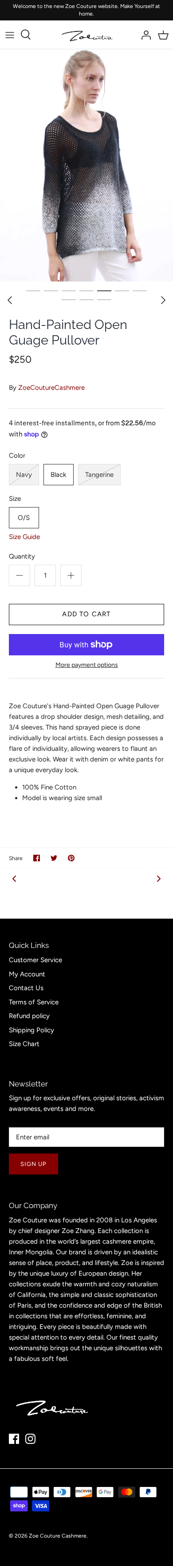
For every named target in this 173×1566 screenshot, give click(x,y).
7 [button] (140, 290)
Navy (24, 475)
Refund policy (29, 1016)
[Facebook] (14, 1439)
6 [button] (122, 290)
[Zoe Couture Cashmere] (86, 35)
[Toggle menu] (10, 34)
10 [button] (104, 299)
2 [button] (51, 290)
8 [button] (69, 299)
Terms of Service (34, 1002)
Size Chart (24, 1044)
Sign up (33, 1164)
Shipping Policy (31, 1030)
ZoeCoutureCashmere (51, 388)
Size (15, 499)
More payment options (86, 665)
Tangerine (99, 475)
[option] (86, 165)
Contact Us (26, 988)
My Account (27, 974)
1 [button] (33, 290)
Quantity (22, 556)
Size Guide (24, 537)
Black (58, 475)
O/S (24, 518)
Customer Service (35, 960)
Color (17, 456)
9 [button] (86, 299)
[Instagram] (30, 1439)
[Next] (163, 300)
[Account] (143, 34)
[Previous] (10, 300)
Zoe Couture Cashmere (57, 1536)
